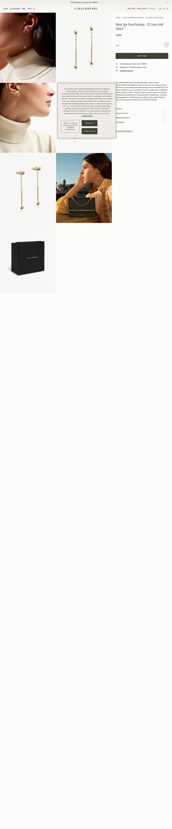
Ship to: (142, 9)
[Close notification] (167, 2)
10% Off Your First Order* (84, 2)
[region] (87, 110)
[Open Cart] (167, 8)
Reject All (89, 123)
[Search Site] (34, 8)
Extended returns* (126, 71)
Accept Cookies (89, 131)
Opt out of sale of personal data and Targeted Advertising (70, 126)
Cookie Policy (87, 116)
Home (118, 18)
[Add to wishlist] (124, 27)
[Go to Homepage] (86, 9)
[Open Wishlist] (163, 8)
